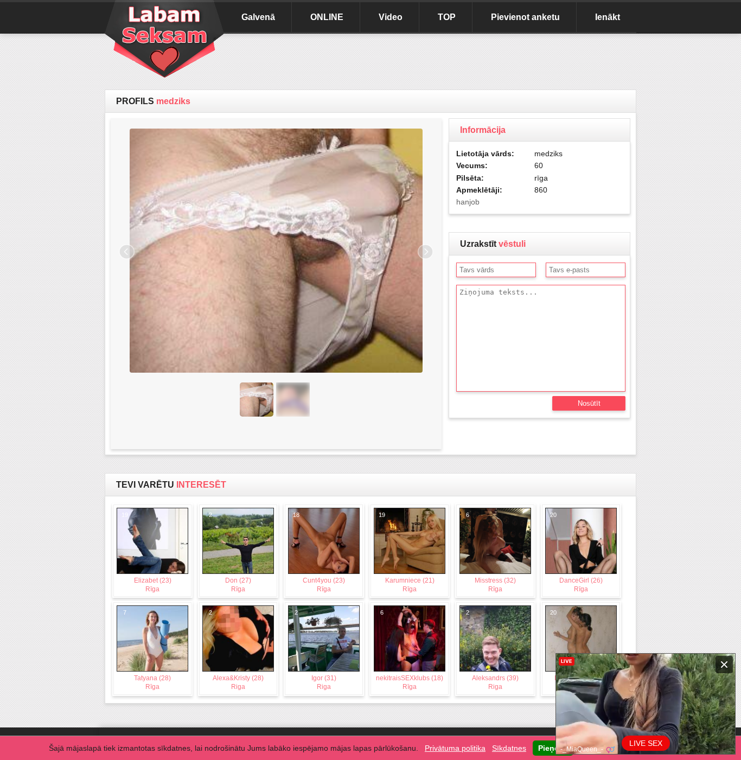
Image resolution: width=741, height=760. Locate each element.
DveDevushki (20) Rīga (579, 650)
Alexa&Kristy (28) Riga (236, 650)
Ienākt (607, 17)
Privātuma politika (455, 748)
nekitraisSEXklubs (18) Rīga (409, 650)
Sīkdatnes (509, 748)
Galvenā (258, 17)
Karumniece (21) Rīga (407, 552)
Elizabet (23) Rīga (146, 552)
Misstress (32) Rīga (491, 552)
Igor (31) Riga (316, 650)
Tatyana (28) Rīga (147, 650)
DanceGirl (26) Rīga (576, 552)
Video (391, 17)
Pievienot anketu (525, 17)
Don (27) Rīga (230, 552)
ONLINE (326, 17)
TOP (447, 17)
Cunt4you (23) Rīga (319, 552)
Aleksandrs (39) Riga (492, 650)
